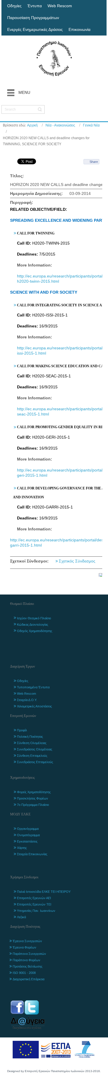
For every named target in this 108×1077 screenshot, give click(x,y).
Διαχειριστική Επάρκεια (28, 979)
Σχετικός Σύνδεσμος (77, 561)
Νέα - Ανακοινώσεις (60, 125)
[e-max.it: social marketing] (100, 574)
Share (94, 161)
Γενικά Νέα (91, 125)
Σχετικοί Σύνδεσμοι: (29, 561)
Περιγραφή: (21, 202)
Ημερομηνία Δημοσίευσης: (36, 193)
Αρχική (32, 125)
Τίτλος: (17, 176)
